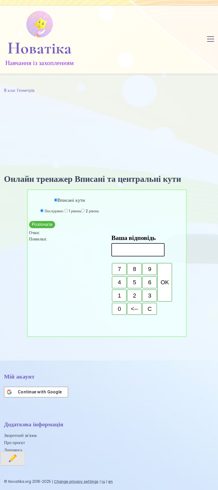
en (110, 481)
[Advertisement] (109, 134)
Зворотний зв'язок (20, 435)
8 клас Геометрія (19, 90)
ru (103, 481)
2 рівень (92, 211)
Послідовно (54, 211)
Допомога (13, 450)
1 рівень (75, 211)
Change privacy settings (76, 481)
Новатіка (39, 48)
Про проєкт (14, 443)
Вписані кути (71, 200)
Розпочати (42, 224)
